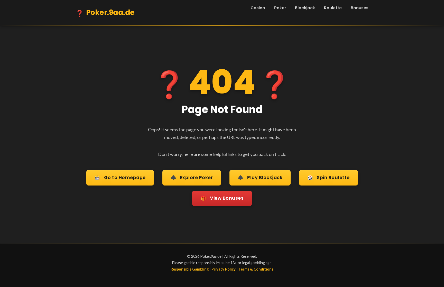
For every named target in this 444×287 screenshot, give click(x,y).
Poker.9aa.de (105, 12)
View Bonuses (222, 198)
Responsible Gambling (190, 269)
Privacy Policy (223, 269)
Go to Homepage (120, 177)
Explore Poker (192, 177)
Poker (280, 8)
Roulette (333, 8)
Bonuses (359, 8)
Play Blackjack (260, 177)
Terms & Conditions (255, 269)
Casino (258, 8)
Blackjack (305, 8)
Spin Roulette (328, 177)
